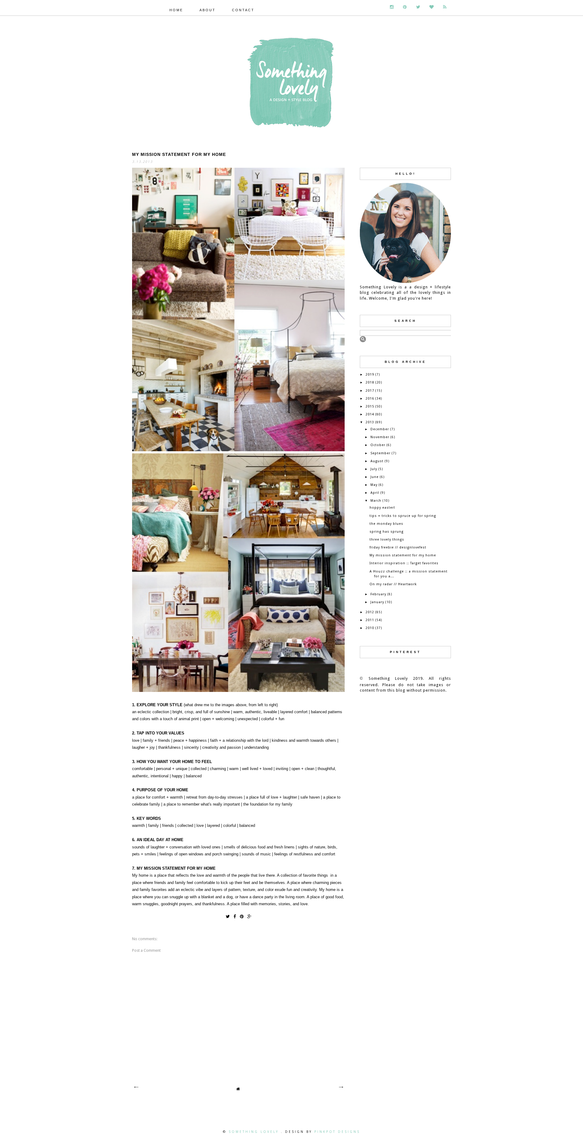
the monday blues (386, 524)
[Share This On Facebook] (234, 916)
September (380, 453)
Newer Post (136, 1087)
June (374, 477)
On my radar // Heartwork (393, 584)
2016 (370, 399)
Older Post (341, 1087)
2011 (370, 620)
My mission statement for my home (403, 555)
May (373, 485)
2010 (370, 628)
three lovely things (387, 540)
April (374, 493)
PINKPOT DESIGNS (337, 1132)
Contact (243, 10)
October (377, 445)
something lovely (255, 1132)
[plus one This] (249, 916)
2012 (370, 612)
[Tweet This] (227, 916)
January (377, 602)
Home (176, 10)
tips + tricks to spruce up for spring (403, 516)
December (379, 429)
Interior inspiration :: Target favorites (404, 563)
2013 (370, 422)
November (379, 437)
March (375, 501)
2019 (370, 375)
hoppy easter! (382, 508)
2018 (370, 382)
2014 (370, 414)
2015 (370, 406)
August (377, 461)
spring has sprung (387, 532)
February (378, 594)
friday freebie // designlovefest (398, 547)
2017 (370, 391)
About (207, 10)
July (373, 469)
